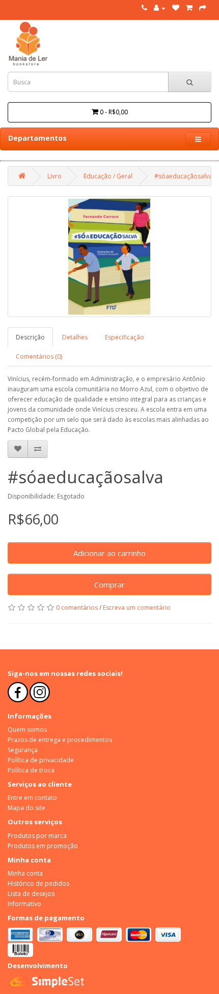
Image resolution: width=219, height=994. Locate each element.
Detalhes (75, 337)
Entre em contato (32, 797)
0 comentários (77, 607)
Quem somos (27, 729)
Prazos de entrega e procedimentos (60, 739)
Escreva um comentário (137, 607)
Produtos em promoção (43, 846)
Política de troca (31, 770)
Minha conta (25, 873)
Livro (54, 176)
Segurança (23, 750)
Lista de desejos (31, 893)
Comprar (109, 584)
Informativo (24, 903)
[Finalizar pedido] (202, 8)
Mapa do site (26, 807)
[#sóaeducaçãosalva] (109, 256)
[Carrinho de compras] (189, 8)
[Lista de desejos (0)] (175, 8)
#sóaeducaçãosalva (183, 176)
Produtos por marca (37, 835)
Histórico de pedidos (38, 883)
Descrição (30, 337)
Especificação (124, 337)
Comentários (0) (39, 356)
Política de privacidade (41, 760)
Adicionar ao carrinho (109, 553)
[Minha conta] (160, 8)
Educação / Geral (108, 176)
